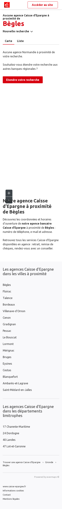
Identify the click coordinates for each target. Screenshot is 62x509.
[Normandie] (7, 5)
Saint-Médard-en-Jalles (17, 389)
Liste (20, 40)
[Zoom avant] (9, 193)
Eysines (7, 363)
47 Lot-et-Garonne (14, 446)
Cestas (7, 370)
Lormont (8, 343)
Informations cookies (13, 490)
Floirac (7, 291)
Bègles (7, 284)
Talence (7, 297)
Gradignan (9, 324)
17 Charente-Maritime (16, 426)
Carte (8, 40)
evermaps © (53, 477)
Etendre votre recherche (22, 79)
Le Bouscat (10, 337)
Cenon (7, 317)
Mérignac (8, 350)
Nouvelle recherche (16, 31)
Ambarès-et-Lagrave (15, 383)
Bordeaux (9, 304)
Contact (7, 494)
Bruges (7, 357)
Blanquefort (10, 376)
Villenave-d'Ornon (14, 311)
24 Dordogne (11, 433)
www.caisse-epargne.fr (14, 486)
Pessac (7, 330)
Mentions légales (11, 499)
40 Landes (9, 439)
